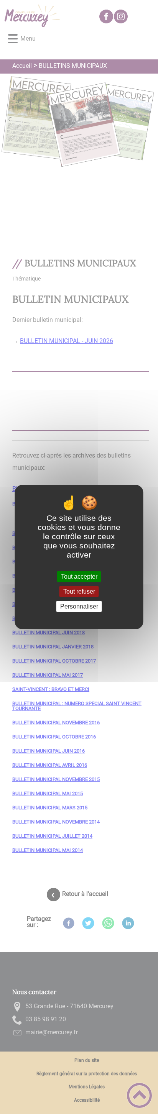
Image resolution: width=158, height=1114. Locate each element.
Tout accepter (79, 576)
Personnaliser (79, 606)
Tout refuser (79, 591)
